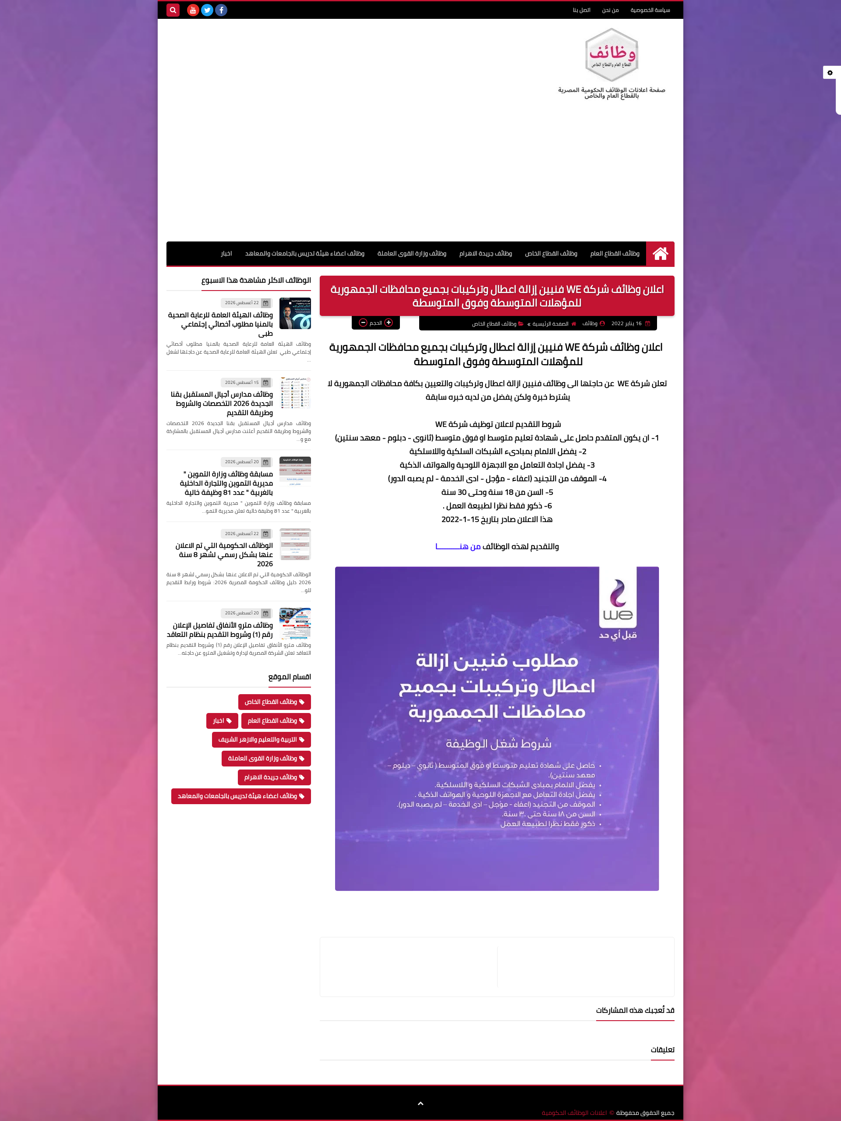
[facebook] (221, 10)
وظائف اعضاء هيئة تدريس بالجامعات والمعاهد (304, 253)
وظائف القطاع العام (615, 253)
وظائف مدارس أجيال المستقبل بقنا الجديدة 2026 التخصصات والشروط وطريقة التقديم (222, 403)
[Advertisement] (420, 175)
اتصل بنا (581, 10)
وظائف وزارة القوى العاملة (412, 253)
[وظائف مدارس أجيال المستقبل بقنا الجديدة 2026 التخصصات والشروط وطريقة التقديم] (295, 393)
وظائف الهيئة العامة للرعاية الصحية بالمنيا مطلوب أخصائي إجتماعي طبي (220, 324)
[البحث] (173, 10)
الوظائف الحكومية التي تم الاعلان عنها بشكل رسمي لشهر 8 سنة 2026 (224, 554)
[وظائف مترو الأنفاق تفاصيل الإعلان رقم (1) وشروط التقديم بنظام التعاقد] (295, 623)
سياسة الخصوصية (650, 10)
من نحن (610, 10)
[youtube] (193, 10)
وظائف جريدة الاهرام (485, 253)
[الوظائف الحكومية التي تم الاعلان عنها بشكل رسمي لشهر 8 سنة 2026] (295, 544)
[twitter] (207, 10)
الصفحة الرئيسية (551, 323)
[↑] (420, 1103)
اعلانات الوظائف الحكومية (574, 1112)
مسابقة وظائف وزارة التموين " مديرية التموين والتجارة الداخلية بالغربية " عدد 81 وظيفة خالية (226, 483)
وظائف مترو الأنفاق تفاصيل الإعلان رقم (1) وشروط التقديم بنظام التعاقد (220, 629)
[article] (413, 967)
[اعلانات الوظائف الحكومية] (611, 64)
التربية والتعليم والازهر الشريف (258, 739)
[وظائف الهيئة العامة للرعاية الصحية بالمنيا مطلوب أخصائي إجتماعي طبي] (295, 313)
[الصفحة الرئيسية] (660, 253)
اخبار (226, 253)
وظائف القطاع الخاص (551, 253)
